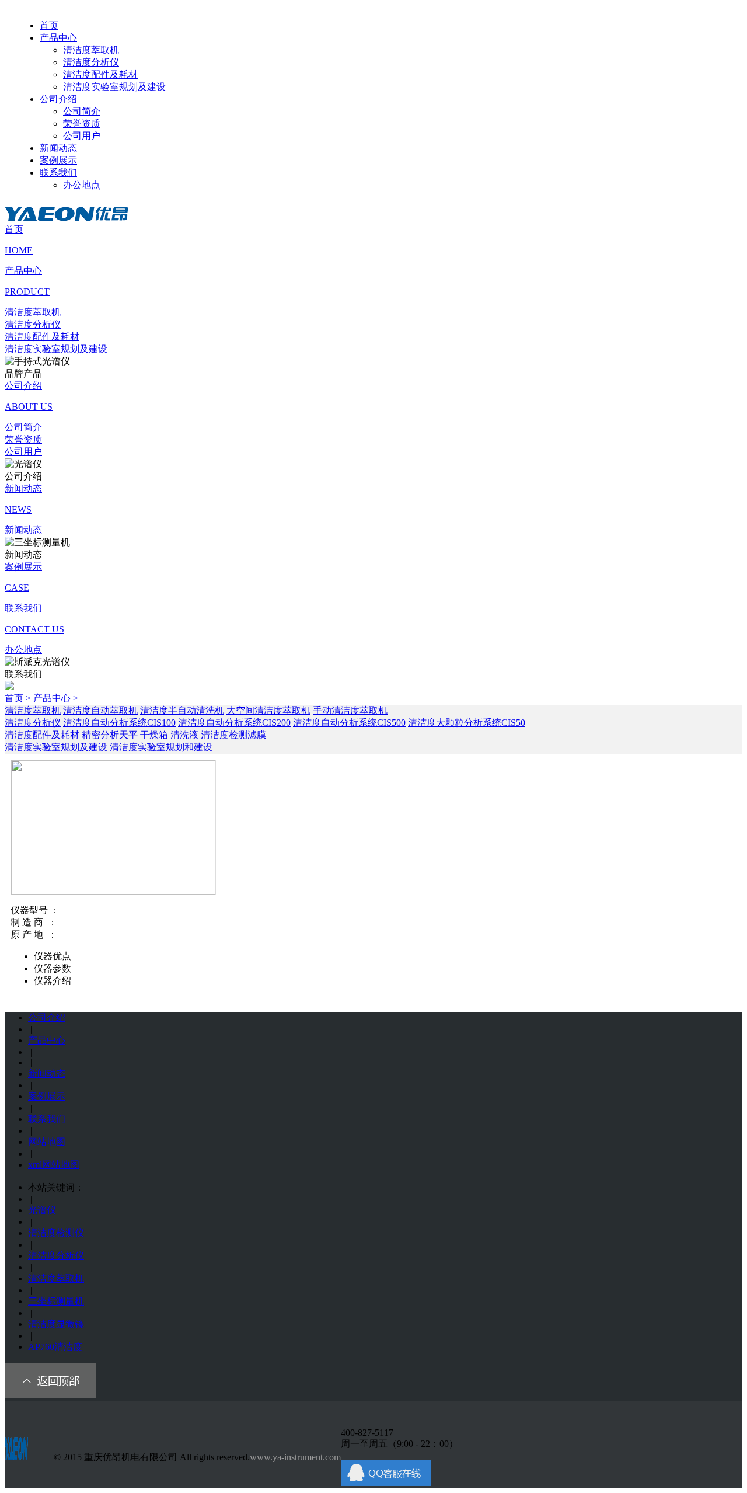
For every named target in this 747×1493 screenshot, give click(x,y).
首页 (49, 25)
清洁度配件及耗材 (100, 74)
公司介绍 (58, 99)
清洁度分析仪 (91, 62)
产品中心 (58, 38)
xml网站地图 (53, 1165)
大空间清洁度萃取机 (268, 710)
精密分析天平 (110, 735)
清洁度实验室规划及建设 (114, 87)
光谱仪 (42, 1210)
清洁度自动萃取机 (100, 710)
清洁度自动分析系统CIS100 (119, 723)
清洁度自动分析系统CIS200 (234, 723)
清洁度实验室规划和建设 (161, 747)
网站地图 (46, 1142)
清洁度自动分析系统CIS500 (349, 723)
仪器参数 (52, 968)
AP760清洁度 (55, 1347)
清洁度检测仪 (56, 1233)
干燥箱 (154, 735)
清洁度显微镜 (56, 1324)
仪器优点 (52, 956)
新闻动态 (58, 148)
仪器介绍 (52, 981)
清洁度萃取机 (91, 50)
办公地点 (81, 185)
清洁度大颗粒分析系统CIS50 (466, 723)
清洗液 (184, 735)
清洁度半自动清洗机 (182, 710)
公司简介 (81, 111)
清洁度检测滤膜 (233, 735)
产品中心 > (55, 698)
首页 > (18, 698)
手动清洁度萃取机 (350, 710)
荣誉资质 (81, 123)
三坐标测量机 (56, 1301)
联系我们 (58, 173)
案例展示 (58, 160)
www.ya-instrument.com (295, 1457)
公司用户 (81, 136)
